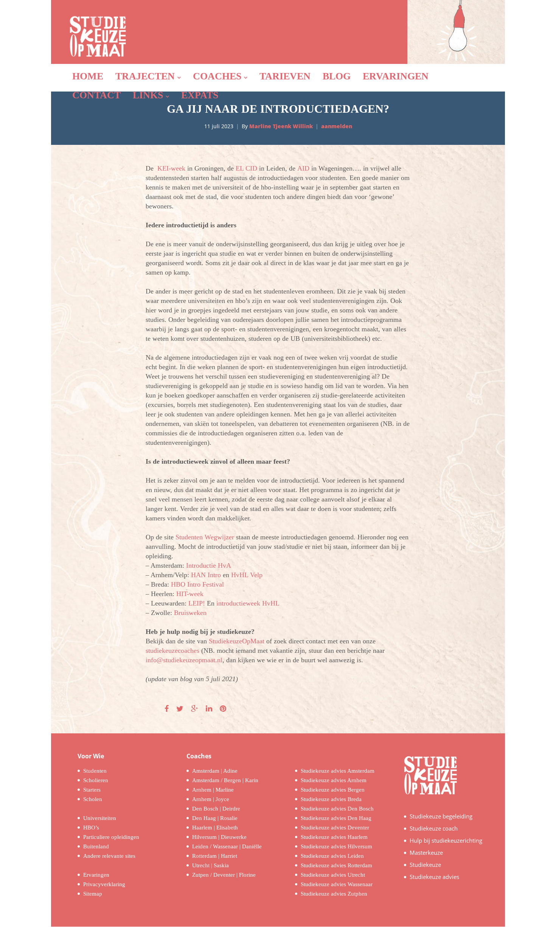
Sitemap (92, 894)
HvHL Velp (246, 575)
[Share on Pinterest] (223, 709)
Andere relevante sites (109, 856)
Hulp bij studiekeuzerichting (446, 840)
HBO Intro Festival (197, 584)
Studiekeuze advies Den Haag (336, 818)
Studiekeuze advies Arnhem (334, 780)
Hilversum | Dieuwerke (219, 837)
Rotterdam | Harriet (214, 856)
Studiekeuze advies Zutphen (334, 894)
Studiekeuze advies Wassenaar (337, 884)
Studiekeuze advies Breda (331, 799)
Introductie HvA (208, 565)
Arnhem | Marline (213, 790)
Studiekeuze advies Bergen (333, 790)
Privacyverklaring (104, 884)
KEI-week (171, 168)
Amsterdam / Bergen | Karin (225, 780)
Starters (92, 790)
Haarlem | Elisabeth (215, 828)
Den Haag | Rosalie (215, 818)
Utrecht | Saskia (210, 865)
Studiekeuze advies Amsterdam (337, 771)
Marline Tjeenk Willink (281, 126)
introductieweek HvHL (248, 603)
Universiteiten (99, 818)
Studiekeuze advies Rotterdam (336, 865)
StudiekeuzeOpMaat (236, 641)
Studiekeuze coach (434, 828)
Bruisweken (190, 612)
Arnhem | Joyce (210, 799)
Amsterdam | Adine (215, 771)
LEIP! (196, 603)
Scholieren (95, 780)
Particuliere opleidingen (111, 837)
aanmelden (336, 126)
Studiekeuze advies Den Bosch (337, 809)
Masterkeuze (426, 852)
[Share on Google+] (194, 709)
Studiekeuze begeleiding (441, 816)
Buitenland (96, 846)
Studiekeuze (425, 864)
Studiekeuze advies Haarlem (334, 837)
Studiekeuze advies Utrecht (333, 875)
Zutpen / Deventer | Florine (224, 875)
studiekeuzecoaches (172, 650)
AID (303, 168)
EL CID (246, 168)
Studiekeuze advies (434, 876)
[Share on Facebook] (167, 709)
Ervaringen (96, 875)
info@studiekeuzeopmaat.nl (184, 660)
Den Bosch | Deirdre (216, 809)
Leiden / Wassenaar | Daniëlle (227, 846)
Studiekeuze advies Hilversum (336, 846)
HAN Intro (206, 575)
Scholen (92, 799)
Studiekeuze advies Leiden (332, 856)
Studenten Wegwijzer (204, 537)
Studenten (95, 771)
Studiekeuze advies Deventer (335, 828)
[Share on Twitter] (179, 709)
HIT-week (189, 594)
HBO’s (91, 828)
